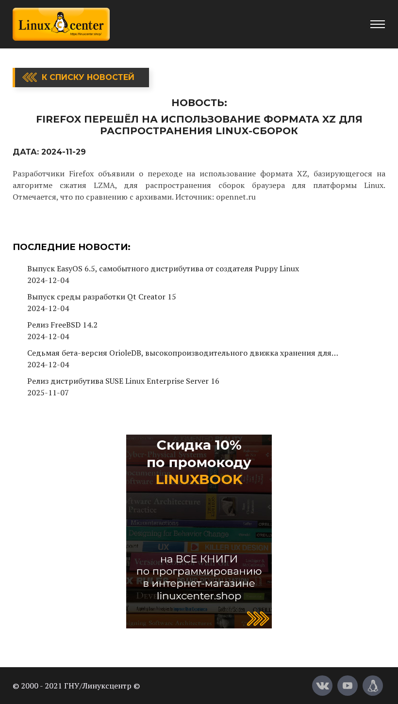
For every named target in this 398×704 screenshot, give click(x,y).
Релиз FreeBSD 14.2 (62, 324)
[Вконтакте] (322, 685)
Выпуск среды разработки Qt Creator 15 (101, 296)
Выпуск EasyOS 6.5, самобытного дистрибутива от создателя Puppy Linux (163, 268)
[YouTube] (347, 685)
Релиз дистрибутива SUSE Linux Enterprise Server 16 (123, 380)
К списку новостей (88, 77)
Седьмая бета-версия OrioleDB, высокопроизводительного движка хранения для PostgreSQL (179, 353)
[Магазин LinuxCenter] (373, 685)
